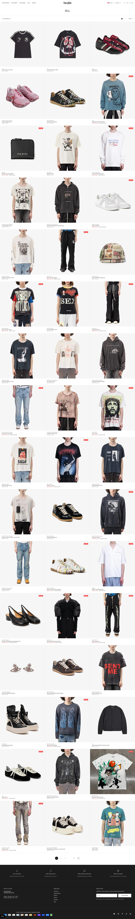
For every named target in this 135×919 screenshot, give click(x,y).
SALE (29, 2)
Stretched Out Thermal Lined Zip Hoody (55, 225)
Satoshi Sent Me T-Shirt (97, 693)
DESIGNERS (14, 2)
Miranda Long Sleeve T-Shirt (8, 277)
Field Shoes (94, 69)
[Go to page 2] (78, 858)
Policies (55, 897)
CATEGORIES (22, 2)
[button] (2, 916)
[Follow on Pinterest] (122, 914)
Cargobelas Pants (96, 329)
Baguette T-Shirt (50, 173)
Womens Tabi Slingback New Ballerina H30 (11, 641)
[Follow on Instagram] (118, 914)
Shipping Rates (57, 893)
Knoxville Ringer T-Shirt (52, 329)
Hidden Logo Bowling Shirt (97, 589)
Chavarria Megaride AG (7, 121)
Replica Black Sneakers (52, 537)
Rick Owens (94, 328)
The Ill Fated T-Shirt (51, 381)
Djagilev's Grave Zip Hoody (52, 797)
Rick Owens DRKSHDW (52, 847)
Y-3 (2, 68)
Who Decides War (51, 744)
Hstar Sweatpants (95, 641)
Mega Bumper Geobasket (7, 745)
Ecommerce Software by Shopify (33, 912)
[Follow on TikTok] (126, 914)
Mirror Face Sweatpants (52, 277)
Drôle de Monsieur (96, 172)
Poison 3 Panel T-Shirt (6, 329)
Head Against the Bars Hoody (98, 381)
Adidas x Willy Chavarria (7, 120)
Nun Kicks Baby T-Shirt (7, 225)
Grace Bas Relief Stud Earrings (8, 693)
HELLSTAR (49, 276)
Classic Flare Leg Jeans (7, 433)
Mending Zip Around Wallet (7, 173)
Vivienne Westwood (6, 692)
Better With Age (95, 276)
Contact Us (56, 891)
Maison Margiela (50, 120)
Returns (55, 895)
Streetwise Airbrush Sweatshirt (98, 121)
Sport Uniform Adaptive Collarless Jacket (100, 745)
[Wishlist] (129, 3)
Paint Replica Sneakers (52, 121)
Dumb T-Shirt (95, 849)
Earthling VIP (95, 795)
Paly (93, 120)
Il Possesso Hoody (96, 537)
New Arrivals (6, 2)
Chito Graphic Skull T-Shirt (52, 69)
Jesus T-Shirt (94, 433)
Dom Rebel (49, 172)
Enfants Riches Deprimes (7, 224)
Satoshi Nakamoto (96, 692)
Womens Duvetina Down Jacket (53, 641)
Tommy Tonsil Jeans (6, 589)
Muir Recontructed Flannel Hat (98, 277)
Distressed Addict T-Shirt (97, 485)
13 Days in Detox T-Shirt (52, 433)
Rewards (56, 899)
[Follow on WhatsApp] (130, 914)
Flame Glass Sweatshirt (52, 745)
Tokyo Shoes (4, 797)
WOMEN (34, 2)
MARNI (3, 172)
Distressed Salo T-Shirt (7, 485)
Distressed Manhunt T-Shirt (7, 381)
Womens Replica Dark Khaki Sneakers (55, 693)
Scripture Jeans (5, 849)
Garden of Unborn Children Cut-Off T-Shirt (11, 537)
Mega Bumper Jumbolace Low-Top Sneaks (56, 849)
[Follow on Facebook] (114, 914)
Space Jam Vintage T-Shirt (97, 797)
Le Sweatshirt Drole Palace (98, 173)
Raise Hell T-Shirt (50, 485)
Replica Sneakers (96, 225)
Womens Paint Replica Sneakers (54, 589)
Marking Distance (5, 276)
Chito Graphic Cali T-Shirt (7, 69)
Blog (55, 901)
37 (74, 858)
